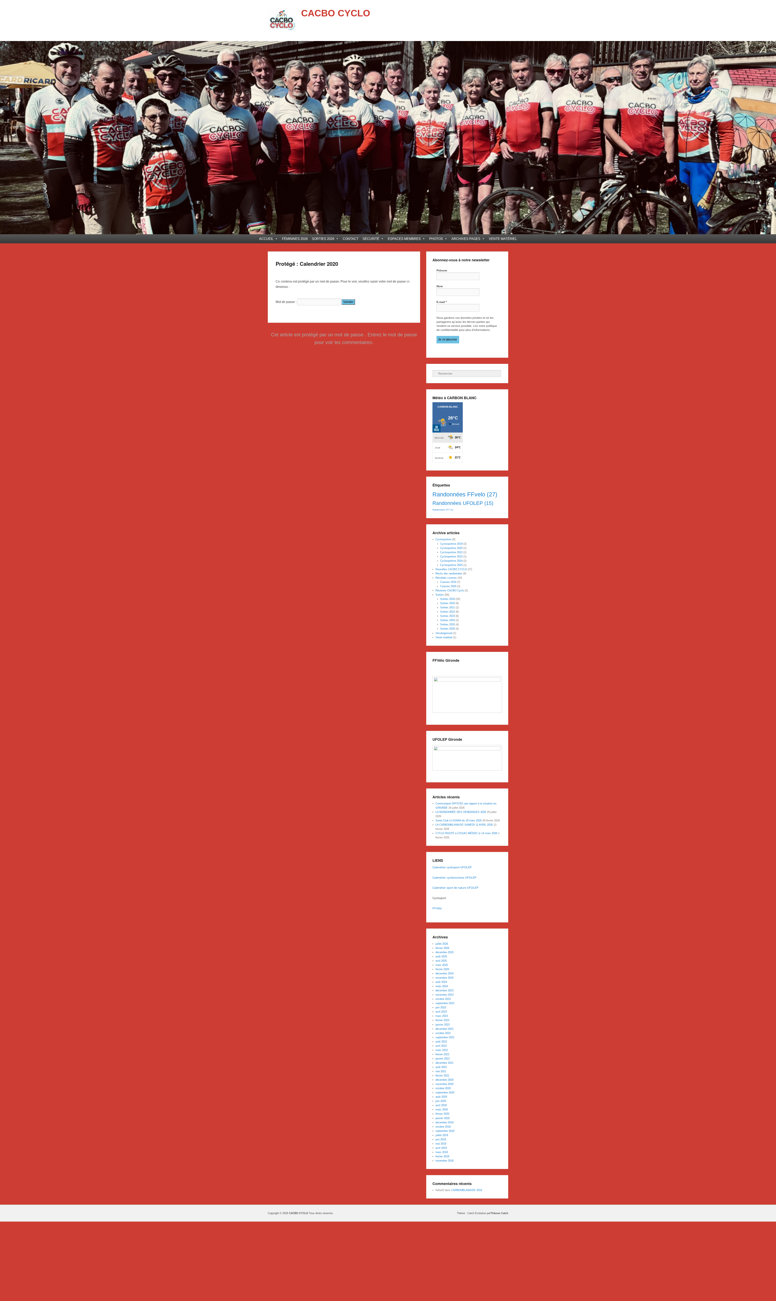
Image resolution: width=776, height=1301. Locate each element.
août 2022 (441, 1041)
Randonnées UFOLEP (462, 503)
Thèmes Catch (499, 1213)
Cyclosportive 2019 (451, 543)
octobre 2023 (443, 998)
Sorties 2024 (447, 620)
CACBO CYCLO (335, 13)
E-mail (441, 302)
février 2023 (442, 1020)
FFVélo (437, 908)
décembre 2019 (444, 1122)
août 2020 (441, 1096)
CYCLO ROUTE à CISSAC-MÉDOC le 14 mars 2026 (466, 833)
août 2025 (441, 956)
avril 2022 (441, 1045)
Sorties (439, 594)
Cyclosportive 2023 (451, 556)
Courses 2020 (448, 586)
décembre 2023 (444, 990)
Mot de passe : (286, 302)
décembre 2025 (444, 952)
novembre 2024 (444, 977)
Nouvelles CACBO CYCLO (451, 569)
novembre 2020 (444, 1084)
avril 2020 (441, 1105)
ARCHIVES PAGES (465, 239)
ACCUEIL (266, 239)
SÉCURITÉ (371, 239)
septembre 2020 (444, 1092)
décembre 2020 (444, 1079)
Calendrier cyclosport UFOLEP (452, 867)
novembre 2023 (444, 994)
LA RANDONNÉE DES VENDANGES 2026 (460, 812)
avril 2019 (441, 1147)
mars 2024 (441, 986)
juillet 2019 (441, 1135)
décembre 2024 (444, 973)
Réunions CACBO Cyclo (449, 590)
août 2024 (441, 981)
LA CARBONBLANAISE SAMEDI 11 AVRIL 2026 (464, 824)
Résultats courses (446, 577)
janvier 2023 (442, 1024)
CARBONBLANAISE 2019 (466, 1190)
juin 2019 (440, 1139)
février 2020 (442, 1113)
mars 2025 (441, 965)
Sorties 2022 (447, 611)
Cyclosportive (443, 539)
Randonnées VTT (442, 510)
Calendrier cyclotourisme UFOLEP (454, 877)
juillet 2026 (441, 943)
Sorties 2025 (447, 624)
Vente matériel (443, 637)
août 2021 (441, 1067)
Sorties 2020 (447, 603)
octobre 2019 (443, 1126)
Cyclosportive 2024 (451, 560)
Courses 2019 (448, 581)
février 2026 (442, 948)
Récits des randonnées (448, 573)
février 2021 (442, 1075)
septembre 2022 (444, 1037)
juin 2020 (440, 1101)
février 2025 (442, 969)
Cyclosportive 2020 (451, 548)
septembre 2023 (444, 1003)
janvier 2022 (442, 1058)
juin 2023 (440, 1007)
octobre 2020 (443, 1088)
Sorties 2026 (447, 628)
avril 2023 (441, 1011)
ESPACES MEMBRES (404, 239)
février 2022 (442, 1054)
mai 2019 (440, 1143)
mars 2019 (441, 1152)
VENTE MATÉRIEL (503, 239)
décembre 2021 (444, 1062)
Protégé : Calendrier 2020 (307, 263)
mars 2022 (441, 1050)
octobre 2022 (443, 1033)
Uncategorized (443, 633)
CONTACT (350, 239)
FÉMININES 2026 (295, 239)
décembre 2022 (444, 1028)
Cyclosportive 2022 (451, 552)
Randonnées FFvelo (464, 494)
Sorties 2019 (447, 598)
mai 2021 (440, 1071)
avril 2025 (441, 960)
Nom (439, 286)
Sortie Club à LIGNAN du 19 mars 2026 (458, 820)
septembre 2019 (444, 1130)
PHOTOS (436, 239)
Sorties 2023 (447, 615)
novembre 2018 (444, 1160)
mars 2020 (441, 1109)
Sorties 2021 (447, 607)
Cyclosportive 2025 (451, 565)
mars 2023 (441, 1015)
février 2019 (442, 1156)
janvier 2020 (442, 1118)
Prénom (441, 270)
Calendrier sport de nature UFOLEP (455, 887)
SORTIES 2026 (323, 239)
